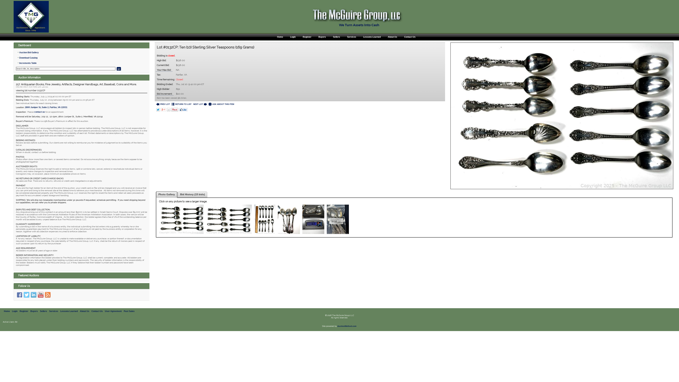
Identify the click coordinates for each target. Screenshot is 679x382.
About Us (392, 37)
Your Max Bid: (164, 70)
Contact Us (410, 37)
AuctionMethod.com (346, 326)
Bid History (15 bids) (192, 194)
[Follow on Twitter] (26, 295)
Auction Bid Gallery (29, 52)
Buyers (322, 37)
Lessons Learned (372, 37)
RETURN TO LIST (183, 104)
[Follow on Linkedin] (33, 295)
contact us (39, 112)
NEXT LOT (198, 104)
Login (293, 37)
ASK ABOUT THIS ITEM (223, 104)
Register (307, 37)
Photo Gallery (166, 194)
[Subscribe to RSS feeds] (48, 295)
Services (351, 37)
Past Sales (129, 311)
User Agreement (113, 311)
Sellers (336, 37)
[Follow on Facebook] (19, 295)
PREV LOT (165, 104)
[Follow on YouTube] (40, 295)
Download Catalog (28, 58)
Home (280, 37)
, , (46, 107)
